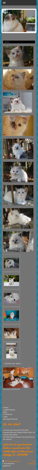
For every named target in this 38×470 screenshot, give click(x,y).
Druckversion (9, 461)
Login (33, 461)
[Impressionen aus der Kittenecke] (18, 377)
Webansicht (31, 463)
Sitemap (17, 461)
